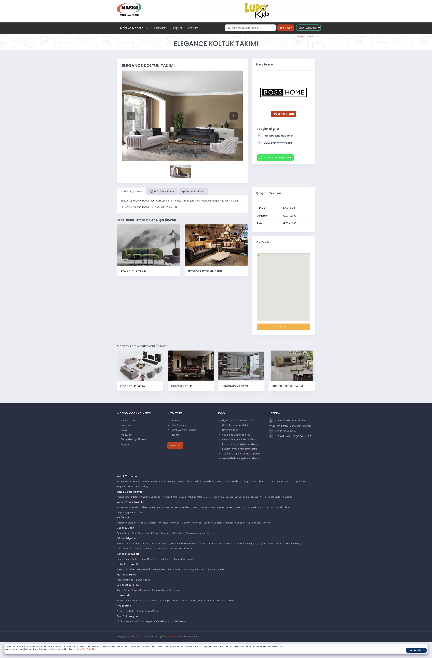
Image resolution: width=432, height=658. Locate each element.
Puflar (131, 486)
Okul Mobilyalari (187, 548)
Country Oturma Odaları (227, 481)
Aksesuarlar (124, 595)
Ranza (210, 533)
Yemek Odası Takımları (131, 502)
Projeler (177, 28)
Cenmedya (171, 636)
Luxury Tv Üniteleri (213, 523)
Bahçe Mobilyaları (128, 554)
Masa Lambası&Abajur (148, 611)
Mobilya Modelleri (132, 28)
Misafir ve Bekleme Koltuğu (289, 543)
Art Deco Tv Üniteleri (235, 523)
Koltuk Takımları (127, 476)
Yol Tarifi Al (283, 326)
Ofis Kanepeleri (124, 548)
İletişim (193, 28)
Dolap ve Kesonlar (227, 543)
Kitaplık (166, 600)
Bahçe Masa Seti (148, 559)
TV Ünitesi (123, 517)
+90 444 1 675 (282, 436)
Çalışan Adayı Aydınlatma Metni (239, 439)
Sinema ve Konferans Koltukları (161, 548)
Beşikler (165, 533)
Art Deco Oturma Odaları (279, 481)
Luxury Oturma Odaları (253, 481)
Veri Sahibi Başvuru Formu (236, 434)
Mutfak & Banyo (126, 574)
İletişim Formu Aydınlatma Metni (239, 449)
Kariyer (124, 430)
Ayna (175, 600)
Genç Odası (138, 533)
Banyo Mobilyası (144, 580)
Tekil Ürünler (165, 559)
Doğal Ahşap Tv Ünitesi (259, 523)
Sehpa (120, 600)
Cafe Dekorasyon (162, 621)
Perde (127, 590)
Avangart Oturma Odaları (179, 481)
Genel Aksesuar (133, 600)
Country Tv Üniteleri (191, 523)
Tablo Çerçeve (198, 600)
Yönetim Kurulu (128, 420)
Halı (119, 590)
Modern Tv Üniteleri (126, 523)
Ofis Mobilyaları (126, 538)
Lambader (130, 611)
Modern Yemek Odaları (128, 507)
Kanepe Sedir (159, 569)
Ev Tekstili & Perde (128, 585)
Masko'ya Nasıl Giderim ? (184, 430)
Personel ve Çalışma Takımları (151, 543)
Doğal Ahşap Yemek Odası (130, 512)
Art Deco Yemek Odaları (278, 507)
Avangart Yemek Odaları (177, 507)
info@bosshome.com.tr (278, 135)
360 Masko (286, 27)
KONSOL (233, 600)
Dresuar (184, 600)
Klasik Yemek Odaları (152, 507)
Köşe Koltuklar (300, 481)
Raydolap (287, 497)
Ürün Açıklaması (133, 191)
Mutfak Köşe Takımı (216, 600)
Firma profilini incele (283, 114)
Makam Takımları (125, 543)
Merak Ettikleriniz (195, 191)
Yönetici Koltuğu (246, 543)
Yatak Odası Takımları (130, 491)
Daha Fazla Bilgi (89, 649)
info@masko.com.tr (285, 430)
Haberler (176, 420)
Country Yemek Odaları (203, 507)
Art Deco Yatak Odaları (246, 497)
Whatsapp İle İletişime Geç (277, 157)
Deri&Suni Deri (159, 590)
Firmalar (160, 28)
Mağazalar (126, 434)
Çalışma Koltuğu (265, 543)
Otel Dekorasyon (182, 621)
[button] (131, 116)
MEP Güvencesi (179, 425)
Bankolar (138, 548)
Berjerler (121, 486)
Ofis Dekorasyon (143, 621)
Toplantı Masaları (206, 543)
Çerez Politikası (230, 430)
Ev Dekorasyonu (125, 621)
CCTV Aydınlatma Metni (235, 425)
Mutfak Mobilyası (125, 580)
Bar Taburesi (174, 569)
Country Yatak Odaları (199, 497)
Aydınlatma (124, 605)
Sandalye (129, 569)
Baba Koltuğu (142, 486)
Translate (309, 36)
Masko (139, 636)
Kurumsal (125, 425)
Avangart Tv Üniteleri (169, 523)
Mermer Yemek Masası (228, 507)
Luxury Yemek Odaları (253, 507)
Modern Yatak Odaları (127, 497)
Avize (120, 611)
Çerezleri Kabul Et (416, 650)
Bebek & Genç (125, 528)
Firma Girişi (175, 445)
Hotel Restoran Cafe (129, 564)
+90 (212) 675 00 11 (302, 436)
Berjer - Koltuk (143, 569)
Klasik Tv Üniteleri (147, 523)
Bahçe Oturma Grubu (127, 559)
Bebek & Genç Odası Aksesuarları (188, 533)
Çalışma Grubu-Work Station (182, 543)
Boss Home (264, 64)
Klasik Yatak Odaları (150, 497)
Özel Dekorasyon (127, 616)
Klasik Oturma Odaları (154, 481)
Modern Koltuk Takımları (129, 481)
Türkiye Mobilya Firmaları (133, 439)
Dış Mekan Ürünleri (215, 569)
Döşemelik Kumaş (141, 590)
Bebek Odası (123, 533)
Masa (119, 569)
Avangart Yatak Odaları (174, 497)
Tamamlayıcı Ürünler (193, 569)
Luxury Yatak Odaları (222, 497)
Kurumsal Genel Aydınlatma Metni (240, 444)
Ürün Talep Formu (164, 191)
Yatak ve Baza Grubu (270, 497)
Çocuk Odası (152, 533)
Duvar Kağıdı (175, 590)
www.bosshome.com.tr (278, 142)
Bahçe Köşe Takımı (204, 481)
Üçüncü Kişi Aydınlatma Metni (238, 420)
